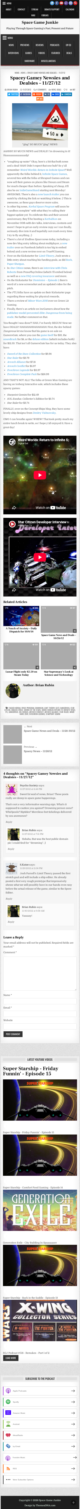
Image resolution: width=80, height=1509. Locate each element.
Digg (57, 94)
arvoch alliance (51, 711)
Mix (41, 98)
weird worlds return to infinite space (58, 709)
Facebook (27, 94)
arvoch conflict (36, 711)
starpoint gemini (53, 714)
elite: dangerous (63, 707)
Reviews (40, 45)
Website (8, 1020)
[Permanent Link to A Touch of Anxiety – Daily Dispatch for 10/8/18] (21, 616)
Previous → (30, 746)
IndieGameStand (29, 190)
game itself (47, 335)
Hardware (30, 61)
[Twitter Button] (52, 3)
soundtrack (10, 339)
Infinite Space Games (54, 174)
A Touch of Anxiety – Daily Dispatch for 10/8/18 (21, 630)
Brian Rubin (12, 90)
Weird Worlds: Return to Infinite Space (42, 170)
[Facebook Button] (57, 3)
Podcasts (54, 45)
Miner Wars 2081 (38, 300)
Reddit (39, 94)
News (11, 45)
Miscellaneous (48, 61)
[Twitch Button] (66, 3)
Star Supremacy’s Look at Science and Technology (58, 673)
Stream (34, 9)
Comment (10, 952)
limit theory (49, 707)
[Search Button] (75, 3)
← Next (28, 726)
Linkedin (67, 94)
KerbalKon (51, 219)
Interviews (13, 53)
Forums (45, 15)
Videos (41, 53)
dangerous (13, 711)
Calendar (70, 9)
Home (17, 72)
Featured (55, 53)
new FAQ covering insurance (38, 276)
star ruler (64, 711)
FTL (6, 711)
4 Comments (41, 90)
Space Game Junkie (40, 22)
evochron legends (37, 714)
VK (48, 94)
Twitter (14, 94)
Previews (24, 45)
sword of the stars (32, 709)
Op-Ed (68, 45)
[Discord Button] (71, 3)
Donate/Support (51, 9)
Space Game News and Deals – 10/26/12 (58, 636)
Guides (28, 53)
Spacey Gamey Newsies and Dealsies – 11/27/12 (40, 80)
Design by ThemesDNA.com (40, 1505)
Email (7, 1007)
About (8, 9)
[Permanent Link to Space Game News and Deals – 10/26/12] (59, 619)
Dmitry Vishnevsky (44, 412)
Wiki (33, 15)
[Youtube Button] (61, 3)
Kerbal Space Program (24, 707)
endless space (17, 709)
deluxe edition (40, 339)
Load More (11, 1358)
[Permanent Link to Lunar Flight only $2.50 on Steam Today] (21, 656)
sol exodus (23, 711)
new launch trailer (48, 194)
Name (7, 995)
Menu (9, 3)
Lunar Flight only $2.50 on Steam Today (21, 673)
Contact (21, 9)
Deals (69, 53)
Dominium (39, 707)
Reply (9, 822)
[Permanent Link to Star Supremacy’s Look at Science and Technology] (59, 656)
